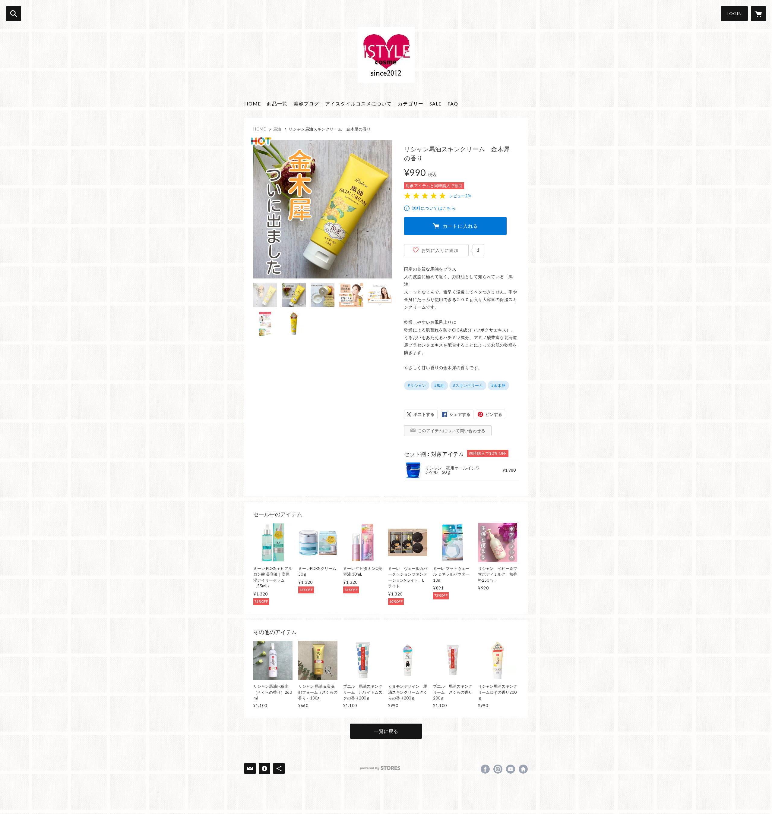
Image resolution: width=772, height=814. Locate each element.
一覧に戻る (386, 731)
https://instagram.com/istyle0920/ (497, 769)
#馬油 (439, 385)
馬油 (277, 129)
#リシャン (417, 385)
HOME (252, 103)
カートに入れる (460, 226)
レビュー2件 (460, 195)
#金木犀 (498, 385)
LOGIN (734, 13)
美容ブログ (306, 103)
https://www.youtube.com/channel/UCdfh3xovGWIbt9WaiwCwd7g (510, 769)
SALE (435, 103)
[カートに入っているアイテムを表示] (758, 13)
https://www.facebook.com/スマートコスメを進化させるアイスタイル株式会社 (485, 769)
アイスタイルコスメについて (358, 103)
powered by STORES (380, 768)
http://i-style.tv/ (523, 769)
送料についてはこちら (433, 208)
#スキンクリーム (468, 385)
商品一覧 (277, 103)
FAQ (453, 103)
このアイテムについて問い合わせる (451, 430)
